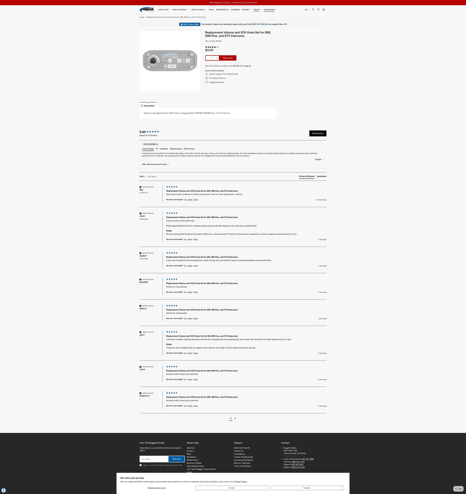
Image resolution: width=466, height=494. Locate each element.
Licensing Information (243, 460)
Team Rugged (269, 10)
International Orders (195, 466)
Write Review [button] (318, 133)
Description (149, 105)
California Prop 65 (242, 448)
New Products (222, 10)
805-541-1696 (308, 459)
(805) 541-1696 (258, 24)
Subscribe (176, 459)
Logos (189, 472)
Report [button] (190, 200)
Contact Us (239, 451)
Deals (211, 10)
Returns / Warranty (242, 463)
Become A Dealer (194, 463)
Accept (232, 488)
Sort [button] (142, 176)
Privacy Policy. (241, 481)
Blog (189, 454)
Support (245, 10)
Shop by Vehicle (197, 10)
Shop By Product (180, 10)
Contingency (239, 454)
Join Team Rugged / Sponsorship (201, 469)
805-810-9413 (297, 464)
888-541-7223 (298, 462)
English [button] (318, 159)
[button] (241, 47)
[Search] (313, 9)
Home (142, 17)
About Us (191, 448)
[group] (152, 132)
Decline (307, 488)
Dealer (256, 10)
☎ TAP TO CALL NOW (190, 24)
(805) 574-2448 (298, 467)
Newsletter (191, 457)
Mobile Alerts (192, 460)
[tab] (307, 177)
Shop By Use (163, 10)
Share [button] (196, 200)
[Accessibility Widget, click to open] (3, 490)
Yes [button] (185, 200)
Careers (190, 451)
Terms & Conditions (242, 466)
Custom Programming (243, 457)
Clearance (235, 10)
